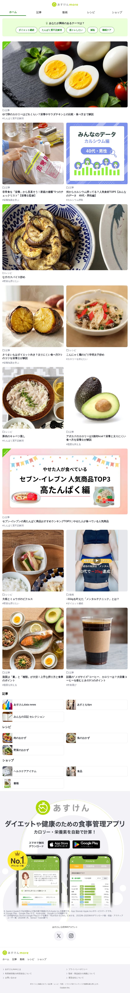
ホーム (13, 12)
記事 (39, 12)
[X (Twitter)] (59, 936)
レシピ (91, 12)
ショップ (117, 12)
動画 (65, 12)
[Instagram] (71, 936)
